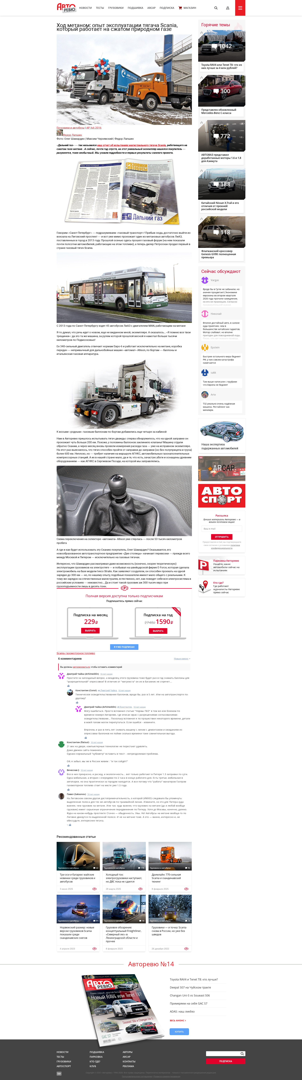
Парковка (96, 1056)
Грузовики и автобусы (70, 127)
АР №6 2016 (93, 127)
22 (97, 868)
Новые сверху (181, 658)
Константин (124, 707)
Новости (85, 8)
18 (143, 921)
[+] (68, 686)
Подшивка (135, 8)
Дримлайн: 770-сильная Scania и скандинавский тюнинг (166, 878)
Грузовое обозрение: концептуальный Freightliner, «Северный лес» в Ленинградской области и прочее (123, 934)
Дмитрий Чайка (107, 690)
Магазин (190, 8)
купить (179, 1031)
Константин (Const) (86, 690)
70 (189, 921)
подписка (225, 1061)
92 (189, 868)
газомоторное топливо (80, 653)
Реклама (128, 1066)
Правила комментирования (167, 1076)
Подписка (167, 8)
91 (97, 921)
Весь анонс (177, 1020)
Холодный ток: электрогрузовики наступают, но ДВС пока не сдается (124, 878)
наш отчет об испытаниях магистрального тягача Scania (131, 145)
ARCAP (151, 8)
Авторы (127, 1052)
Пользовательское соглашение (137, 1076)
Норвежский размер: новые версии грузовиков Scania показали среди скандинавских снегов (77, 933)
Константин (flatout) (78, 742)
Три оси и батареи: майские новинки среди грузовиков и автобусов (77, 878)
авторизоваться (81, 667)
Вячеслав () (73, 770)
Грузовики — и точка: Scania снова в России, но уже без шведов (169, 931)
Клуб (93, 1066)
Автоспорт (64, 1066)
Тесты (100, 8)
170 (142, 868)
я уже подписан (124, 647)
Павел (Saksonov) (76, 794)
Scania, (61, 653)
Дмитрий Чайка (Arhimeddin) (83, 673)
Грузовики (116, 8)
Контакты (129, 1061)
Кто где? (95, 1061)
